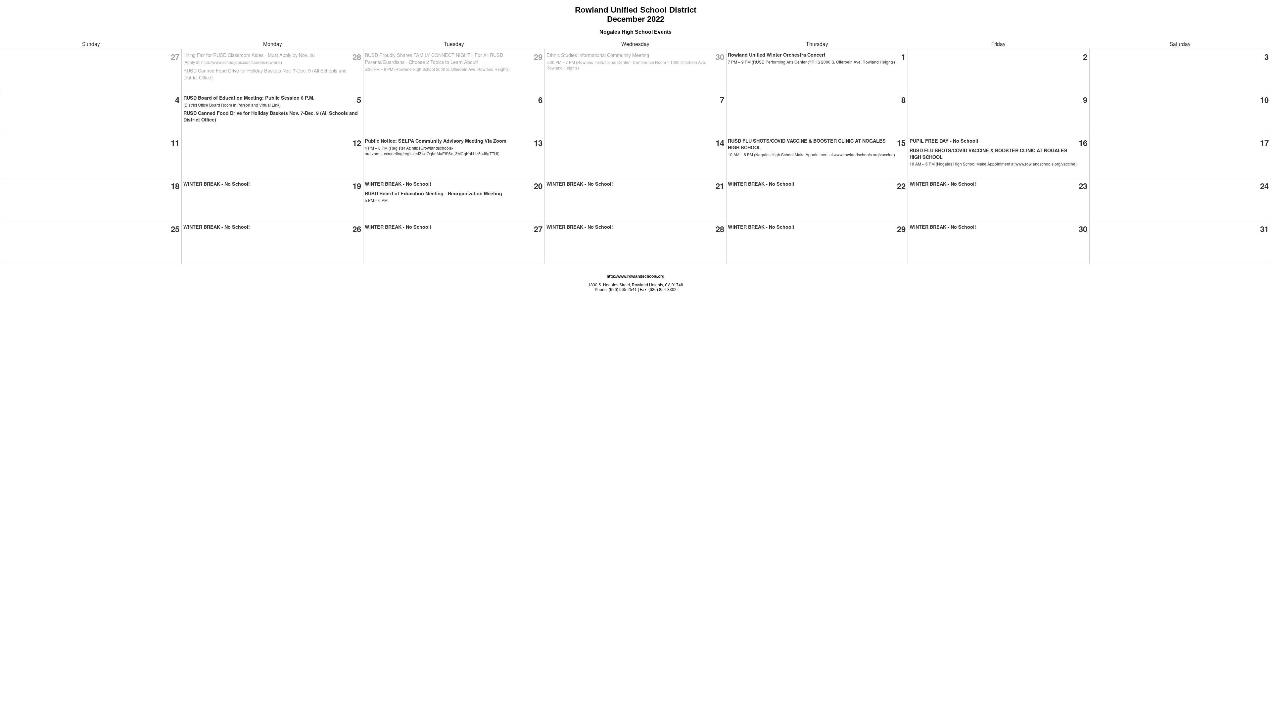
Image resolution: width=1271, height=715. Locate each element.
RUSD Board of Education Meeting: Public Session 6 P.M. (248, 97)
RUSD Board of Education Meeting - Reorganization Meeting (433, 193)
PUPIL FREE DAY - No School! (944, 140)
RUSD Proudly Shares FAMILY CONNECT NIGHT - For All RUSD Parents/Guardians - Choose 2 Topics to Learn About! (434, 58)
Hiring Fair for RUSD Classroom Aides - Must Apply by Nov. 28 (249, 54)
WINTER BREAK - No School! (216, 183)
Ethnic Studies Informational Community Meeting (597, 54)
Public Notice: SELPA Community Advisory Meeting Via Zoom (435, 140)
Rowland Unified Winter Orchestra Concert (776, 54)
